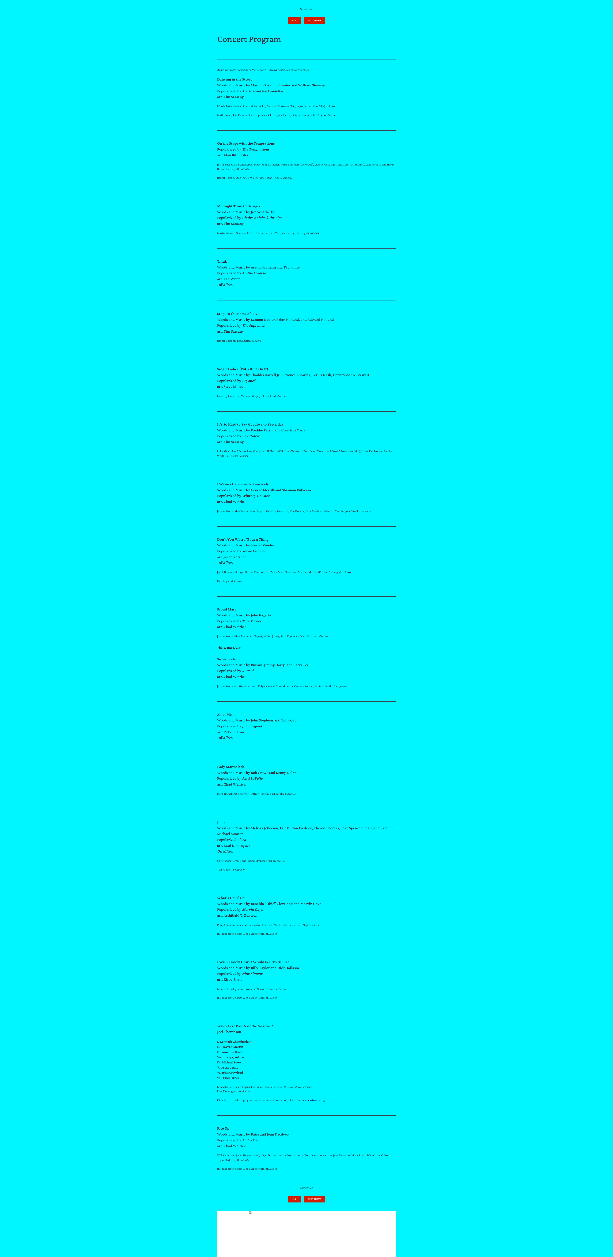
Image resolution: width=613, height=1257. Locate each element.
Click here (223, 1100)
